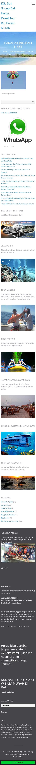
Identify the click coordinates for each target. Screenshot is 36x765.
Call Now (19, 762)
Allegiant (22, 754)
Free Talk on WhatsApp (9, 113)
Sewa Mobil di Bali (7, 511)
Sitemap (4, 712)
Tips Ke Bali (5, 518)
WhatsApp (27, 600)
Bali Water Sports (7, 502)
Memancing (5, 505)
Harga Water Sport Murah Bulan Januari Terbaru (17, 204)
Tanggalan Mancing (7, 515)
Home (5, 51)
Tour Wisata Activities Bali (10, 521)
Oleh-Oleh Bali (6, 508)
